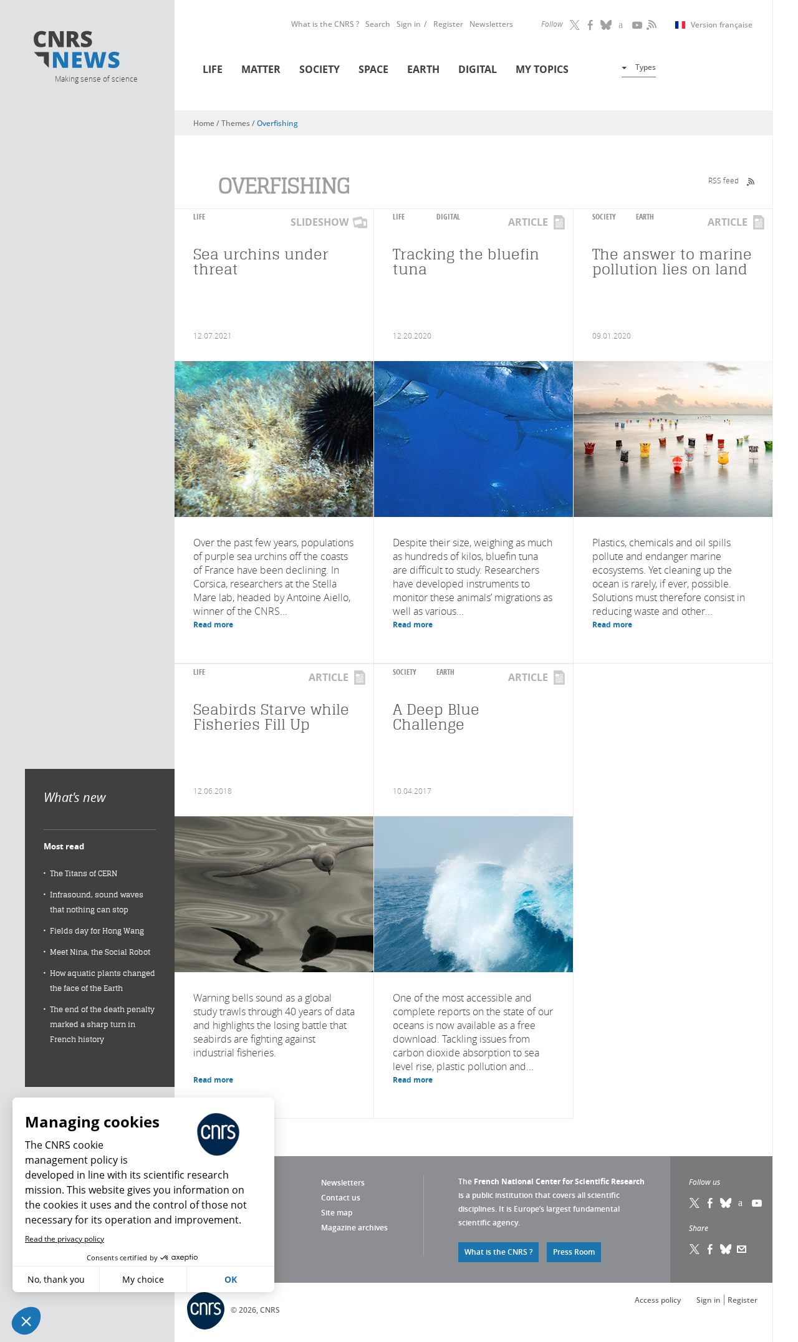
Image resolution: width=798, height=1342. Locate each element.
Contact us (340, 1197)
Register (448, 24)
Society (319, 69)
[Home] (95, 51)
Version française (721, 25)
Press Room (574, 1252)
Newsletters (491, 24)
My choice (143, 1279)
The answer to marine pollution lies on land (672, 261)
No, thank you (56, 1279)
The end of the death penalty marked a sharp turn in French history (102, 1024)
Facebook (591, 25)
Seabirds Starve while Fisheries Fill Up (271, 716)
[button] (26, 1321)
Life (213, 69)
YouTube (638, 25)
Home (203, 123)
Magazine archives (354, 1227)
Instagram (622, 25)
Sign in (409, 24)
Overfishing (277, 123)
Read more (213, 624)
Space (373, 69)
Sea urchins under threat (261, 261)
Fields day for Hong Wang (97, 930)
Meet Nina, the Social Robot (100, 952)
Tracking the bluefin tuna (466, 261)
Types (645, 67)
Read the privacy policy (64, 1238)
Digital (477, 69)
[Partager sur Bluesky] (726, 1249)
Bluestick (606, 25)
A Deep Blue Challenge (436, 716)
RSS (650, 25)
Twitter (575, 25)
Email (742, 1249)
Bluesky (726, 1203)
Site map (336, 1212)
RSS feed (723, 180)
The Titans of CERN (83, 873)
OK (230, 1279)
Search (377, 24)
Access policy (658, 1300)
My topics (542, 69)
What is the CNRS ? (325, 24)
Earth (423, 69)
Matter (261, 69)
